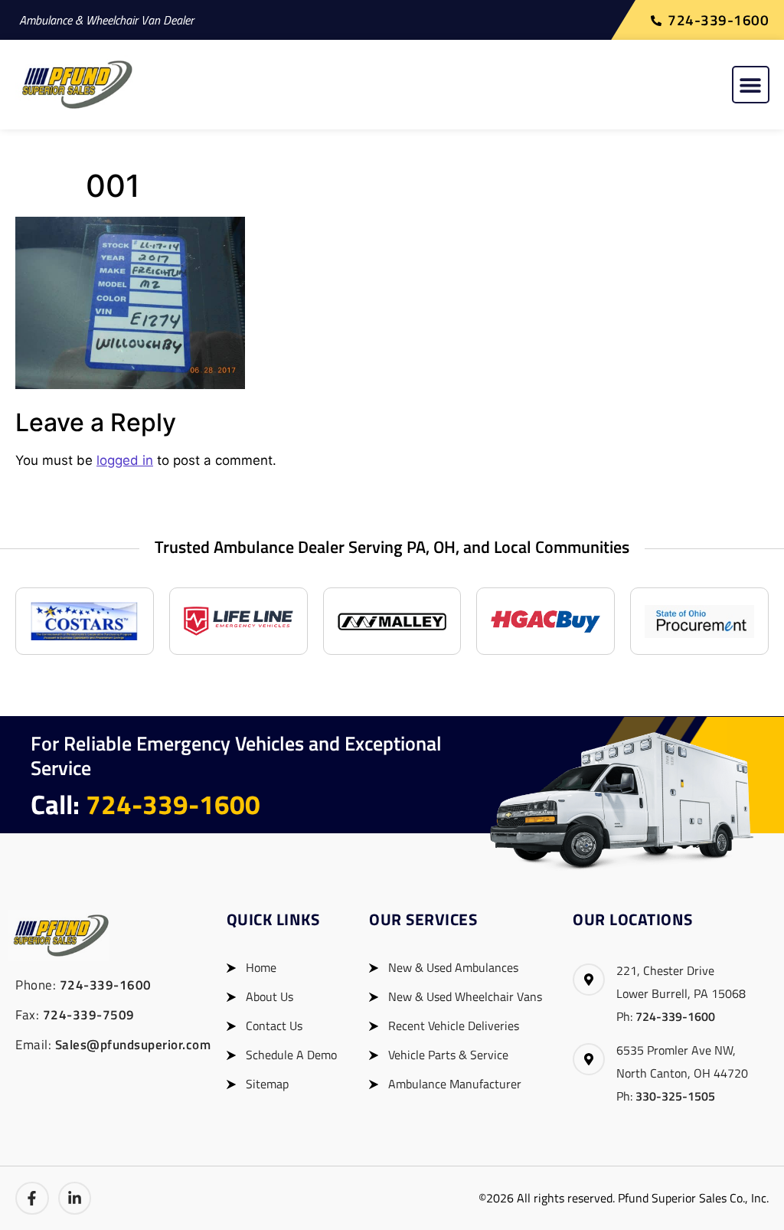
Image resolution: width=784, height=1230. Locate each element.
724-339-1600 (173, 804)
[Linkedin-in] (75, 1198)
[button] (750, 84)
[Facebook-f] (32, 1198)
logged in (124, 460)
